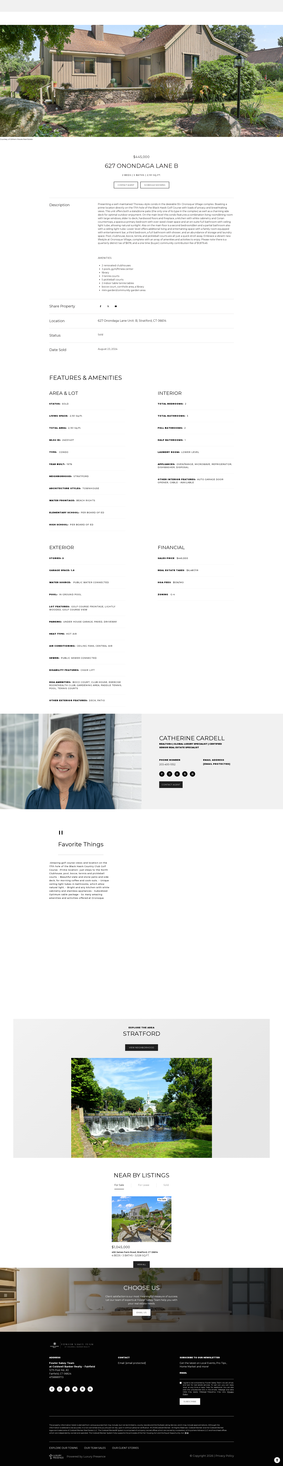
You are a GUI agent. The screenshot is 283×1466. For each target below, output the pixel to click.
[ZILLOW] (192, 774)
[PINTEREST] (82, 1389)
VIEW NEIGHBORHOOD (141, 1047)
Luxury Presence (94, 1456)
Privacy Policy (224, 1455)
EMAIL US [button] (141, 1312)
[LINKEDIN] (177, 774)
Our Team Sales (95, 1448)
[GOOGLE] (184, 774)
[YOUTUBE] (75, 1389)
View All (141, 1264)
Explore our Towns (63, 1448)
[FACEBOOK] (161, 774)
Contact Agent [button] (126, 185)
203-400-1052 (167, 764)
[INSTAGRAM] (169, 774)
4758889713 (56, 1377)
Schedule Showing (154, 185)
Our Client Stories (125, 1448)
